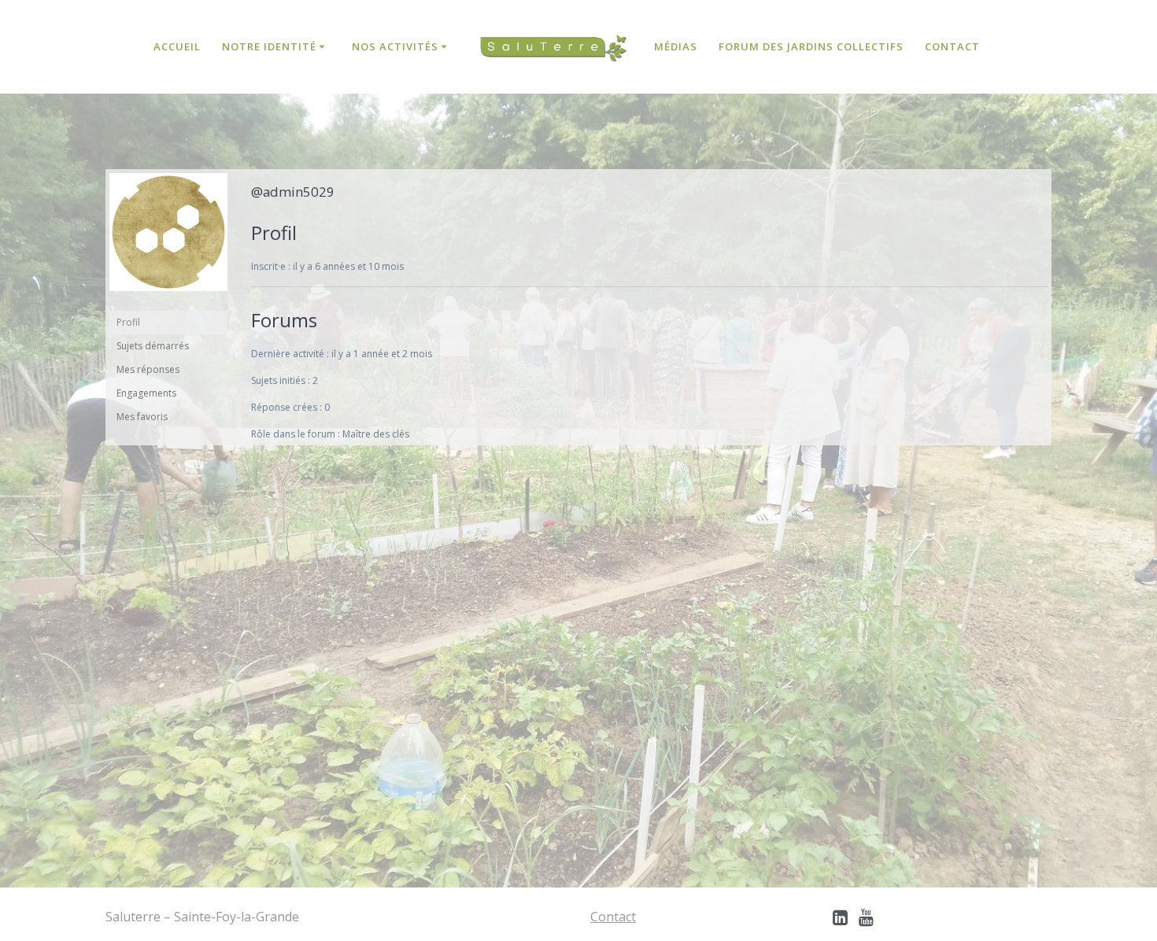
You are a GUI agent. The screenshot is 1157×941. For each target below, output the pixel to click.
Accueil (177, 46)
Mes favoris (142, 416)
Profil (128, 322)
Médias (675, 46)
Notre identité (269, 46)
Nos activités (395, 46)
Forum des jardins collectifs (811, 46)
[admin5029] (168, 303)
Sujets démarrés (152, 345)
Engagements (146, 393)
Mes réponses (147, 369)
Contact (952, 46)
